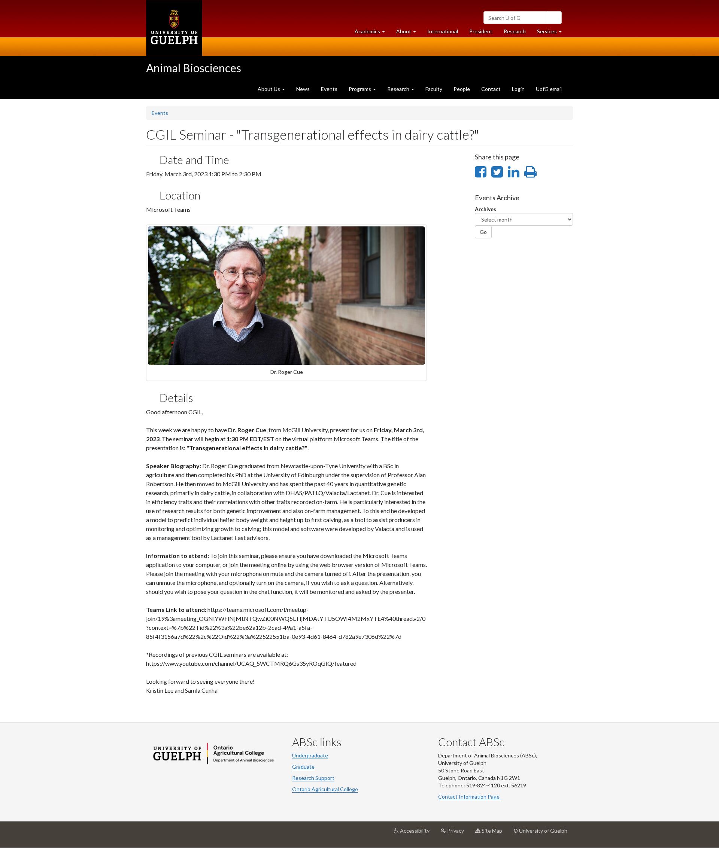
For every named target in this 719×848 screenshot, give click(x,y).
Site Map (494, 833)
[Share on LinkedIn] (513, 171)
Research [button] (398, 89)
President (480, 31)
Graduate (303, 766)
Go (483, 232)
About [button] (409, 33)
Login (518, 89)
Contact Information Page (469, 796)
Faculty (433, 89)
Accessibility (417, 833)
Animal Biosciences (193, 67)
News (303, 89)
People (461, 89)
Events (329, 89)
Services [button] (552, 33)
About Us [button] (269, 89)
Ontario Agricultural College (325, 789)
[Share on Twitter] (497, 171)
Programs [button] (360, 89)
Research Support (313, 778)
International (442, 31)
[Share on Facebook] (480, 171)
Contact (491, 89)
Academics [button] (373, 33)
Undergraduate (310, 755)
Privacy (458, 833)
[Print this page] (530, 171)
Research (517, 33)
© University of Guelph (540, 830)
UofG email (549, 89)
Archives (485, 209)
